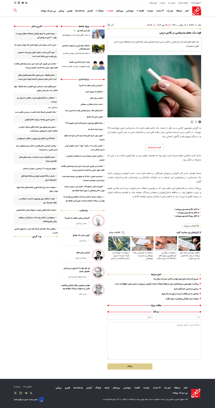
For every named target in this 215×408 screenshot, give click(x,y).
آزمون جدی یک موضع (95, 116)
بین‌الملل (120, 11)
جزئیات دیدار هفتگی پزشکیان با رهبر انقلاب (181, 298)
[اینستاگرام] (19, 3)
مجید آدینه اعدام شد (95, 129)
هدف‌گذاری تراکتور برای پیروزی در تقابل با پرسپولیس (36, 138)
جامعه (111, 11)
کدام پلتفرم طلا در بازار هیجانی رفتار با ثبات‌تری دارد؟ (84, 110)
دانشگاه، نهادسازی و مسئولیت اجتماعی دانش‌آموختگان (76, 47)
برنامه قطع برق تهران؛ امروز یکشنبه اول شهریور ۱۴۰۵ (84, 123)
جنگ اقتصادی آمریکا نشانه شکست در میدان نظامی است (35, 112)
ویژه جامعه (83, 26)
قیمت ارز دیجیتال (154, 147)
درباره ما (163, 2)
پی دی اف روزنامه (48, 11)
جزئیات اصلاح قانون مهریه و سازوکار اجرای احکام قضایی (36, 210)
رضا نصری (82, 240)
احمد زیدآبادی (81, 223)
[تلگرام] (22, 3)
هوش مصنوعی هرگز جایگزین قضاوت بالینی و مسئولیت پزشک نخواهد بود (75, 287)
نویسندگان (153, 2)
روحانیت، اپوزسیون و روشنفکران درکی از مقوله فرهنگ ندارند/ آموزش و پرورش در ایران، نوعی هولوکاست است (156, 284)
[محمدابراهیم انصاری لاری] (98, 272)
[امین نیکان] (98, 289)
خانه (199, 25)
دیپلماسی (130, 11)
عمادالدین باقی (80, 258)
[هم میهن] (196, 10)
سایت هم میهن (146, 399)
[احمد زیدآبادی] (98, 221)
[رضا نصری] (98, 238)
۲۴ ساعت (160, 11)
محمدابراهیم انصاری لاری (77, 276)
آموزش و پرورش (190, 225)
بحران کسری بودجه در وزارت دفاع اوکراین (40, 119)
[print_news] (109, 25)
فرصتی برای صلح (96, 98)
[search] (15, 10)
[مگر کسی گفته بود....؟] (98, 34)
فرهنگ (100, 11)
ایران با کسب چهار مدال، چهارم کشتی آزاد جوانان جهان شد (35, 45)
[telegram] (199, 122)
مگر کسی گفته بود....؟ (82, 30)
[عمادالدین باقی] (98, 255)
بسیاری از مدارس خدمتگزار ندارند (186, 289)
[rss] (26, 3)
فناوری (70, 11)
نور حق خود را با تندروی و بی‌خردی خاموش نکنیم (76, 270)
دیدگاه (130, 366)
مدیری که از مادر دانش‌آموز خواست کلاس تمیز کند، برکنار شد (175, 279)
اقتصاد (141, 11)
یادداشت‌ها (80, 11)
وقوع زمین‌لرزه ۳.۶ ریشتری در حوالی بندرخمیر (39, 168)
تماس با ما (172, 2)
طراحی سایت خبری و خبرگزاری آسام (25, 399)
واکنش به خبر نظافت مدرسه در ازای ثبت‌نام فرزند (179, 294)
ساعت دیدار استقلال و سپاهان (92, 104)
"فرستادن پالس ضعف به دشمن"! (91, 85)
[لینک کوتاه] (112, 25)
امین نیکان (82, 294)
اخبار (187, 11)
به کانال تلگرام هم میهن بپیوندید (187, 209)
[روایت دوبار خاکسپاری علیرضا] (98, 65)
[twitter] (196, 122)
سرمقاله (179, 11)
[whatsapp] (192, 122)
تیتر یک (170, 11)
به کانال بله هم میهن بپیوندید (188, 212)
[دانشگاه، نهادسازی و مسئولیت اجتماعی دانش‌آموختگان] (98, 49)
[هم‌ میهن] (195, 393)
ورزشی (62, 11)
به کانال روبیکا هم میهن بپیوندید (187, 216)
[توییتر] (15, 3)
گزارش (90, 11)
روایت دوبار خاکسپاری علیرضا (79, 62)
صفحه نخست (183, 2)
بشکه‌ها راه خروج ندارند (94, 91)
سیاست (150, 11)
